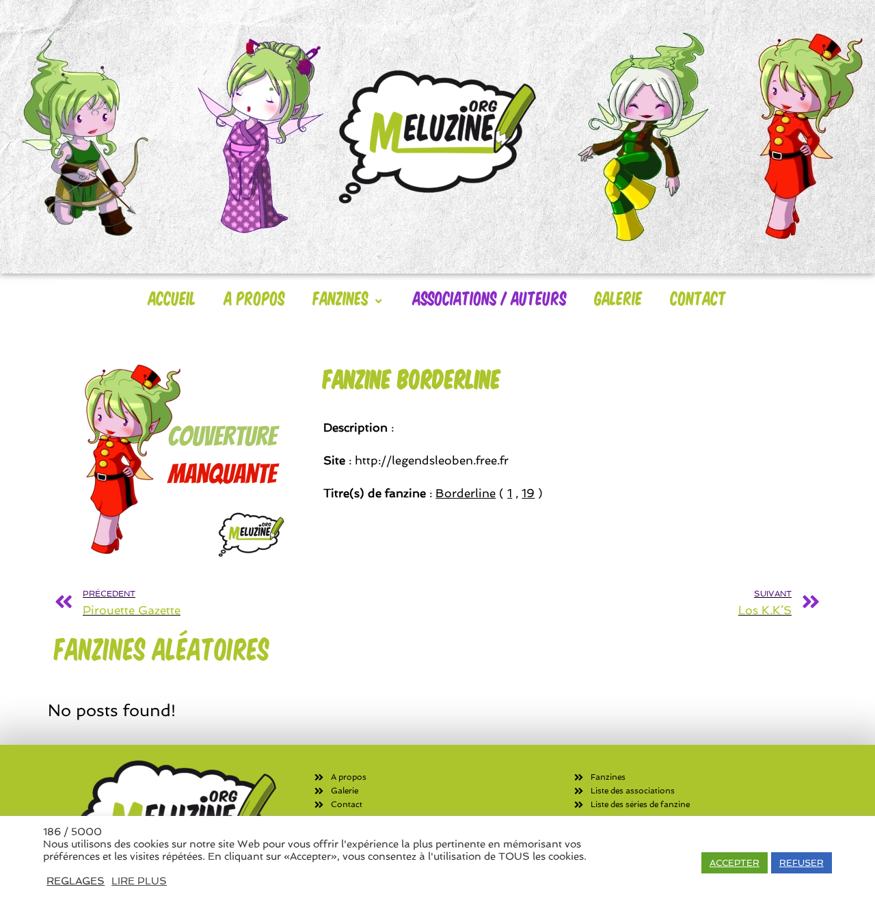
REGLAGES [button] (75, 880)
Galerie (619, 298)
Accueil (172, 298)
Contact (699, 298)
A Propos (254, 298)
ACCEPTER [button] (734, 863)
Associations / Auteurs (490, 298)
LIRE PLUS (139, 880)
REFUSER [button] (801, 863)
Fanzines (340, 298)
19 (528, 493)
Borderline (465, 493)
